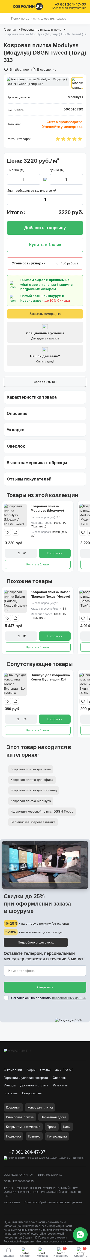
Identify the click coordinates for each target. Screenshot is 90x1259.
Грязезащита (57, 1136)
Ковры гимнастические (23, 1127)
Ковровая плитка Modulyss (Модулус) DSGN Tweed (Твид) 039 (50, 510)
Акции (31, 1070)
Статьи (45, 1070)
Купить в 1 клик (37, 564)
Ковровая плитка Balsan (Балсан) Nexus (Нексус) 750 (51, 596)
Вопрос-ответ (32, 1093)
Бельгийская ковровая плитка (33, 822)
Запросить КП (45, 382)
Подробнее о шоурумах (36, 942)
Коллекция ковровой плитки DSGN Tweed (42, 811)
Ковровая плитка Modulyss (31, 801)
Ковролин (13, 1107)
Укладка (10, 1085)
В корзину (54, 553)
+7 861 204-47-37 (70, 4)
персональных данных (69, 998)
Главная (10, 29)
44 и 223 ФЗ (64, 1070)
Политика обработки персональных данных (53, 1202)
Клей (67, 1127)
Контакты (11, 1093)
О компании (13, 1070)
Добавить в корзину (45, 228)
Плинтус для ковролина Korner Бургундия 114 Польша (50, 679)
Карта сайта (12, 1202)
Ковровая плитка (40, 1107)
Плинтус (34, 1136)
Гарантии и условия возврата (26, 1078)
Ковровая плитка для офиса (32, 779)
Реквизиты (60, 1085)
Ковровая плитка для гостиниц (34, 790)
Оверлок (59, 1078)
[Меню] (6, 6)
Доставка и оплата (34, 1085)
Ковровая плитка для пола (41, 29)
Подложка (13, 1136)
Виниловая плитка (20, 1117)
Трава (51, 1127)
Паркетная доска (53, 1117)
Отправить (45, 987)
